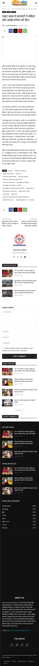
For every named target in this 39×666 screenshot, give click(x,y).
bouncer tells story (8, 173)
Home (4, 9)
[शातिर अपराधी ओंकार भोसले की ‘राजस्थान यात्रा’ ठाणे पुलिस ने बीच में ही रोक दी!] (7, 293)
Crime (9, 9)
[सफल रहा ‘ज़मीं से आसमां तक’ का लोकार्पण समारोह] (7, 403)
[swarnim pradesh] (3, 26)
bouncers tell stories (9, 182)
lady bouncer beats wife (10, 191)
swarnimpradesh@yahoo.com (20, 630)
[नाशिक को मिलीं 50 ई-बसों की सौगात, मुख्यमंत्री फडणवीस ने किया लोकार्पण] (7, 382)
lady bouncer (30, 188)
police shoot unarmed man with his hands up (16, 197)
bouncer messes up (20, 170)
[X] (15, 31)
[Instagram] (17, 645)
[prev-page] (3, 300)
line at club (6, 194)
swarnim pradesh (11, 25)
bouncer (10, 170)
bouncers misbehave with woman (12, 179)
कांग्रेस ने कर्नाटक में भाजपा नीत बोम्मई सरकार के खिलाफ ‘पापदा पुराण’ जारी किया (29, 224)
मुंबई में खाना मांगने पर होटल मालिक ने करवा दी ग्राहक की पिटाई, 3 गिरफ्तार (10, 224)
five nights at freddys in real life (12, 185)
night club (14, 194)
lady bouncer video (24, 191)
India (8, 12)
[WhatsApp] (25, 31)
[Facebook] (11, 31)
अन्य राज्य (13, 12)
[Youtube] (25, 256)
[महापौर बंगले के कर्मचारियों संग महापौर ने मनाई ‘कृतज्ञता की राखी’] (7, 392)
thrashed (31, 200)
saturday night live (21, 200)
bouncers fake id (23, 176)
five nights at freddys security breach (13, 188)
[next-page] (6, 300)
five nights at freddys (23, 182)
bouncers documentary (9, 176)
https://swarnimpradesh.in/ (19, 253)
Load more (18, 410)
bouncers (18, 173)
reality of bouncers (8, 200)
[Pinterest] (20, 31)
